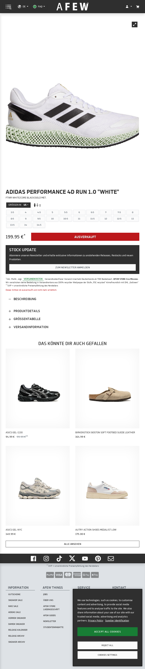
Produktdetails (26, 311)
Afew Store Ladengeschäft (51, 608)
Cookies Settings (107, 655)
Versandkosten (33, 278)
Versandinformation (30, 327)
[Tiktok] (59, 558)
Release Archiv (16, 636)
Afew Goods (49, 615)
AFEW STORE (72, 7)
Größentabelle (27, 319)
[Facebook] (33, 558)
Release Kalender (17, 630)
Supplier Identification (117, 620)
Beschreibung (24, 299)
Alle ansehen (72, 543)
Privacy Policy (95, 620)
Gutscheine (14, 594)
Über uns (48, 600)
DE (24, 6)
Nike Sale (13, 606)
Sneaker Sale (15, 600)
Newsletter (49, 621)
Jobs (45, 594)
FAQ (40, 6)
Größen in (17, 204)
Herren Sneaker (17, 618)
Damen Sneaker (16, 624)
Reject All (107, 645)
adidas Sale (14, 612)
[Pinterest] (98, 558)
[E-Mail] (111, 558)
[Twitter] (72, 558)
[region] (107, 627)
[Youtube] (85, 558)
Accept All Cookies (107, 631)
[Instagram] (46, 558)
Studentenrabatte (53, 627)
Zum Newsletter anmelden (72, 267)
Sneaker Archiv (16, 642)
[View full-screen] (134, 24)
